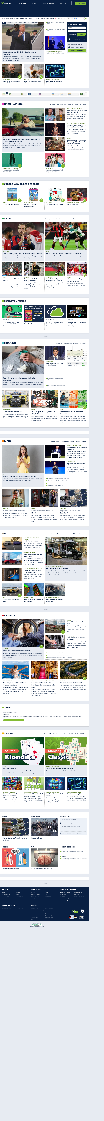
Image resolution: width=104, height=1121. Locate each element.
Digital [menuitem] (37, 18)
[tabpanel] (23, 40)
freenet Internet (6, 912)
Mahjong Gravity (44, 733)
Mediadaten (48, 912)
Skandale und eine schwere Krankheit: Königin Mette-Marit (56, 30)
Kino (58, 104)
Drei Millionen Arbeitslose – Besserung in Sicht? (55, 376)
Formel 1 (72, 218)
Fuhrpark (75, 533)
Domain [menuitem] (52, 18)
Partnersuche (19, 896)
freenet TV (4, 910)
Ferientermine (5, 896)
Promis (53, 104)
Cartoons (84, 104)
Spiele (46, 892)
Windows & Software (75, 441)
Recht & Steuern (77, 343)
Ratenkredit (76, 894)
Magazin (63, 533)
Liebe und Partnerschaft (74, 616)
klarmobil (18, 912)
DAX (69, 361)
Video (61, 104)
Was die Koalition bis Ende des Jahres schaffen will (55, 32)
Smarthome (83, 441)
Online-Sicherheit (78, 892)
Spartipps (84, 343)
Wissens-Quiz (48, 896)
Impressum (33, 912)
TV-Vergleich (77, 900)
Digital (8, 441)
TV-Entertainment (48, 3)
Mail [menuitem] (47, 18)
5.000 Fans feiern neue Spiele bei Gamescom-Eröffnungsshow (57, 480)
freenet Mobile (19, 910)
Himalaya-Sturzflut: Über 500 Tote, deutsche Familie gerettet (55, 23)
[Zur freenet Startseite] (7, 3)
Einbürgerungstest (35, 894)
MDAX (69, 363)
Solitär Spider (83, 733)
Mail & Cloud (64, 3)
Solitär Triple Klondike (74, 733)
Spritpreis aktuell (6, 894)
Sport (7, 218)
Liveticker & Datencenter (80, 218)
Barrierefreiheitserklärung (37, 910)
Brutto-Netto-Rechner (79, 896)
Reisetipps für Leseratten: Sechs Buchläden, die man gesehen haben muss (59, 652)
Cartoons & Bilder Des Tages (21, 184)
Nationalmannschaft (63, 218)
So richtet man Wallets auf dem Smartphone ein (55, 485)
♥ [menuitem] (55, 18)
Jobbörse (18, 892)
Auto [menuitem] (17, 18)
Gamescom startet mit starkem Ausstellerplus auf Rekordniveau (58, 478)
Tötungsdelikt (63, 856)
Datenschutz (34, 914)
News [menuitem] (3, 18)
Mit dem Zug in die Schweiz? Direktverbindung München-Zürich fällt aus (59, 657)
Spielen (8, 733)
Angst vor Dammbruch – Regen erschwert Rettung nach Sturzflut (73, 823)
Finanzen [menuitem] (12, 18)
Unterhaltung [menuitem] (23, 18)
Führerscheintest (82, 533)
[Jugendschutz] (37, 924)
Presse (46, 910)
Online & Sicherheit (64, 441)
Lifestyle (9, 615)
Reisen (66, 616)
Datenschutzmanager (36, 915)
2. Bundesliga (55, 218)
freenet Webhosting (64, 898)
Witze (65, 104)
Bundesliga (47, 218)
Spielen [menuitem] (43, 18)
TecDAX (70, 365)
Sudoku (66, 733)
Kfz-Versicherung (64, 900)
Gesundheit (83, 616)
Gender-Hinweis (49, 908)
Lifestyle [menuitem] (31, 18)
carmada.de (19, 914)
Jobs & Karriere (59, 343)
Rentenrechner (77, 898)
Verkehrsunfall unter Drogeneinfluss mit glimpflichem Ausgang (72, 851)
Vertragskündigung (49, 915)
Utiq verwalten (34, 917)
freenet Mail (62, 896)
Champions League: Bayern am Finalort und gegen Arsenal (72, 833)
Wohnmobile (69, 533)
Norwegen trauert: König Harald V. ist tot (69, 819)
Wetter (18, 894)
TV (50, 104)
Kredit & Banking (68, 343)
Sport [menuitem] (7, 18)
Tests (58, 533)
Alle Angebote (81, 3)
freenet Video (19, 908)
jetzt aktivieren (8, 720)
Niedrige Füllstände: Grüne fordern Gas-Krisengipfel (56, 385)
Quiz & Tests (70, 104)
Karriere (47, 914)
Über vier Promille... (64, 849)
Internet (34, 3)
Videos (46, 894)
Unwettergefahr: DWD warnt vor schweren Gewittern (71, 829)
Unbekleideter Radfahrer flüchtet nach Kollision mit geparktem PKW (72, 853)
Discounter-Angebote (65, 892)
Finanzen (10, 342)
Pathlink (61, 733)
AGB (32, 919)
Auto (7, 533)
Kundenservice (34, 908)
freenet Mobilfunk (6, 908)
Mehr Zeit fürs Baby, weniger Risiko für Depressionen (71, 826)
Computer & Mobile (54, 441)
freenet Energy (5, 914)
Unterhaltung (13, 104)
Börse (3, 892)
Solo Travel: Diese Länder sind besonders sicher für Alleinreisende (58, 655)
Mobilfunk (22, 3)
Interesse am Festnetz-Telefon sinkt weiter (54, 483)
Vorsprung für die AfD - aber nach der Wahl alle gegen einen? (55, 26)
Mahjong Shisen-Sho (53, 733)
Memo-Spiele (78, 104)
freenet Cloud (63, 894)
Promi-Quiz (33, 898)
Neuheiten (53, 533)
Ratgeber (61, 616)
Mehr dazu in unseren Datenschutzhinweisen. (71, 722)
